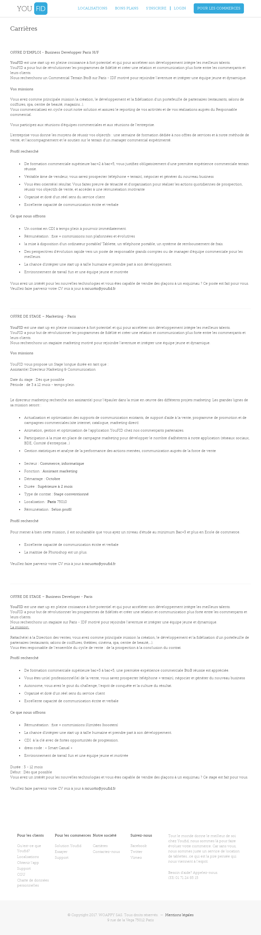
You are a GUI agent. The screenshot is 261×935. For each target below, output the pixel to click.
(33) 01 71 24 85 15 (183, 878)
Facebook (138, 846)
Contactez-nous (106, 852)
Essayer (61, 852)
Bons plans (126, 8)
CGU (21, 874)
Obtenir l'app (28, 863)
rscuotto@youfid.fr (100, 288)
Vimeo (136, 858)
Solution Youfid (68, 846)
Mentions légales (179, 915)
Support (24, 868)
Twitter (136, 852)
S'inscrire (156, 8)
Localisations (92, 8)
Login (180, 8)
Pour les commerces (218, 8)
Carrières (100, 846)
